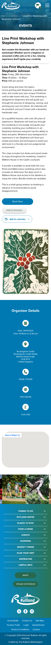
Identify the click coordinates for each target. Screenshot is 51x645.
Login (26, 625)
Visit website (25, 397)
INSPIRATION (25, 559)
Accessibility (12, 620)
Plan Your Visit (25, 553)
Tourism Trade (13, 625)
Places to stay (25, 523)
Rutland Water (25, 517)
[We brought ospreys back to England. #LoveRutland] (37, 489)
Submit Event (38, 625)
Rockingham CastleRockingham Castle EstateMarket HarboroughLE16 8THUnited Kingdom (26, 356)
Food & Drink (25, 529)
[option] (14, 489)
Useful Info (25, 565)
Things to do (25, 511)
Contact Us (27, 620)
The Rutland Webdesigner (30, 642)
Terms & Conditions (20, 629)
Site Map (40, 620)
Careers (36, 629)
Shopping (25, 541)
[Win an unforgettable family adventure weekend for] (14, 489)
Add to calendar (17, 219)
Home (5, 16)
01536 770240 (25, 379)
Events (15, 16)
